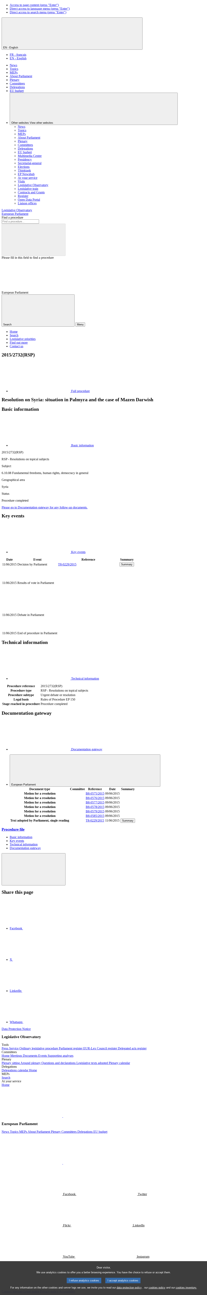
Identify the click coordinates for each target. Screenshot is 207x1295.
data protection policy (129, 1287)
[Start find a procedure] (33, 240)
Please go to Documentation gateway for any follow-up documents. (45, 507)
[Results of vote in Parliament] (88, 596)
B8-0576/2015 (95, 798)
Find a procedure (12, 217)
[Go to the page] (88, 628)
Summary (126, 564)
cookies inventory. (186, 1287)
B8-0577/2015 (95, 802)
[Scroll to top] (33, 869)
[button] (63, 1116)
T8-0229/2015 (67, 564)
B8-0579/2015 (95, 811)
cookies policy (157, 1287)
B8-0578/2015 (95, 807)
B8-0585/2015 (95, 816)
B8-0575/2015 (95, 793)
